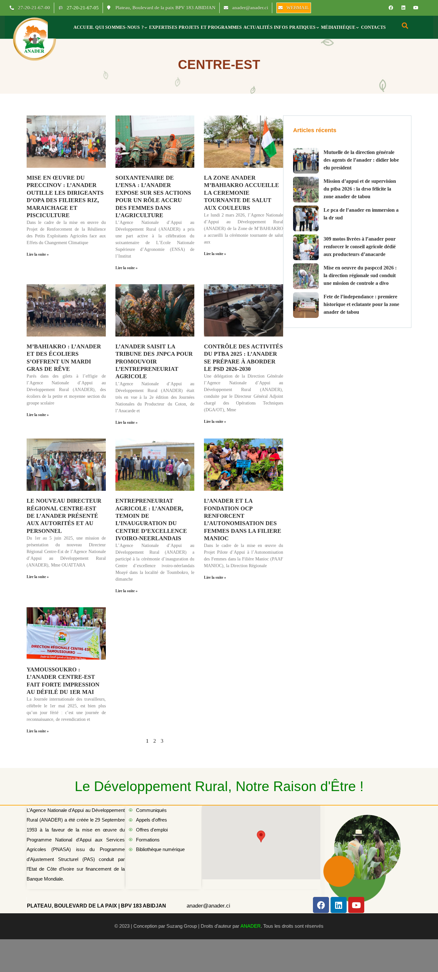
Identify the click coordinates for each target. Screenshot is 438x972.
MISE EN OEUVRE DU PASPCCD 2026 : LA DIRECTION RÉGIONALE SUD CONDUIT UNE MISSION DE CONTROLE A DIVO (360, 275)
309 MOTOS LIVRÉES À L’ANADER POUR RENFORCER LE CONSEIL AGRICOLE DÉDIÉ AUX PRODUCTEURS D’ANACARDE (360, 246)
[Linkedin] (403, 7)
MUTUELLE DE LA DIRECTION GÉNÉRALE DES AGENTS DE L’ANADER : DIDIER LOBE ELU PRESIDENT (361, 159)
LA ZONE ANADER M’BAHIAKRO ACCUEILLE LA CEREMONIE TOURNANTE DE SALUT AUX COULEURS (241, 193)
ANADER (250, 926)
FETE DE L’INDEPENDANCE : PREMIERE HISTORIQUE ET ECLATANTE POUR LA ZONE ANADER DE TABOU (361, 304)
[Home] (35, 38)
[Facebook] (391, 7)
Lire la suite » (38, 254)
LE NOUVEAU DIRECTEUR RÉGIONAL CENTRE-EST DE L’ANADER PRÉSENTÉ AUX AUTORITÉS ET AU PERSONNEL (64, 516)
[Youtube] (416, 7)
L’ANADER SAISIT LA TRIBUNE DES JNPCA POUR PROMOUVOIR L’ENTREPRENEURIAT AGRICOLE (154, 361)
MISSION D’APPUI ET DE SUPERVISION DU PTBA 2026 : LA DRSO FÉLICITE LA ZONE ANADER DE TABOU (360, 188)
